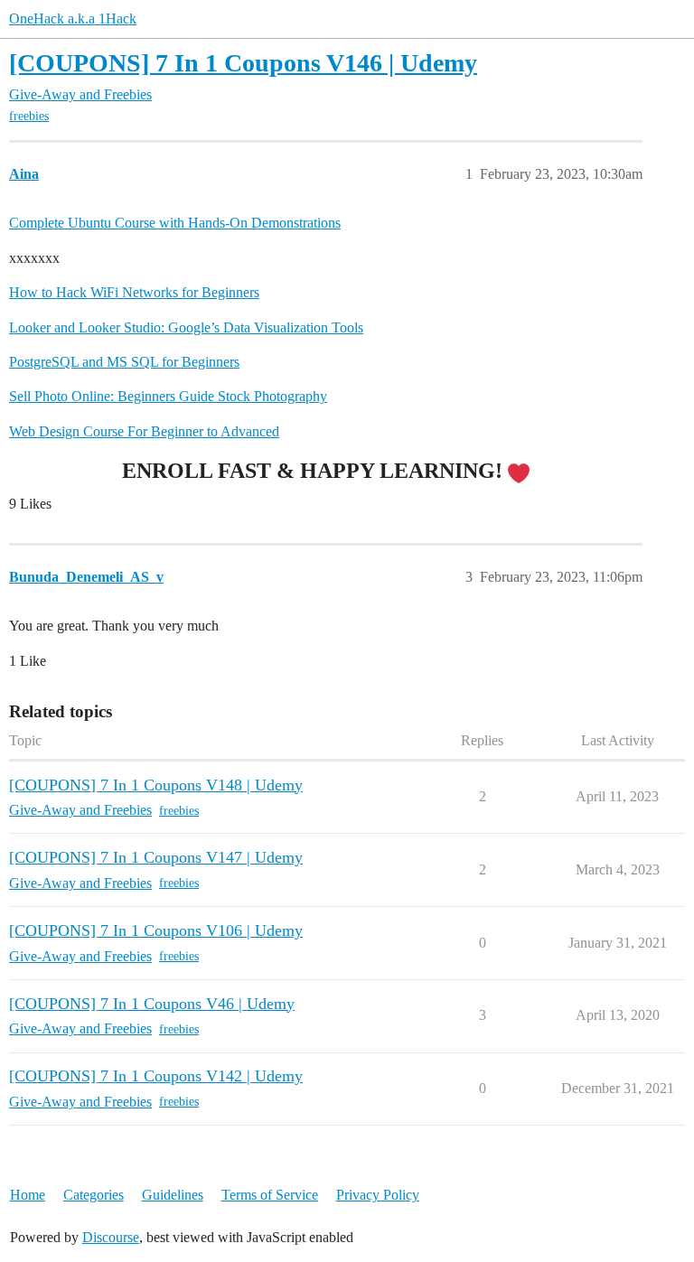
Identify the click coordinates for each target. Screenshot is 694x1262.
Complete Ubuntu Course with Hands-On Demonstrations (175, 222)
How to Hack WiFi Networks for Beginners (134, 292)
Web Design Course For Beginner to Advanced (144, 431)
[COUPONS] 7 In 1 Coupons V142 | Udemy (156, 1076)
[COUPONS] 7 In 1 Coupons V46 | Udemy (152, 1004)
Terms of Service (269, 1194)
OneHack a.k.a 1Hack (72, 18)
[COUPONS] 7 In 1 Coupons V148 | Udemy (156, 785)
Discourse (110, 1237)
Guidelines (172, 1194)
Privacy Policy (377, 1194)
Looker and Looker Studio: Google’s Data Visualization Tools (186, 327)
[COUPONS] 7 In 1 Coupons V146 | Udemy (243, 63)
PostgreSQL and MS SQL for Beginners (124, 361)
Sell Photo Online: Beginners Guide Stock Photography (168, 396)
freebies (29, 116)
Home (27, 1194)
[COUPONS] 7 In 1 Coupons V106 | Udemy (156, 930)
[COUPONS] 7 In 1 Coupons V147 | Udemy (156, 857)
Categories (93, 1194)
